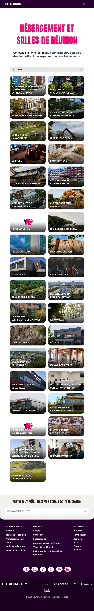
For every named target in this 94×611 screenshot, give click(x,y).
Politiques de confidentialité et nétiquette (48, 553)
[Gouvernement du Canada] (86, 584)
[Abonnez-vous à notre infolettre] (85, 511)
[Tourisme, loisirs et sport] (61, 584)
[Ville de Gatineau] (75, 584)
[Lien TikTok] (43, 569)
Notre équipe (79, 535)
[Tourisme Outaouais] (12, 584)
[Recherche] (84, 4)
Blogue (36, 530)
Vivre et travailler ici (43, 547)
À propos (77, 530)
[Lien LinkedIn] (67, 569)
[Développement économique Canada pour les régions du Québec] (37, 584)
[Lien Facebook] (26, 569)
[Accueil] (12, 4)
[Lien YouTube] (59, 569)
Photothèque (39, 539)
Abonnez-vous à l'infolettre (46, 543)
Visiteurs (10, 530)
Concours (38, 535)
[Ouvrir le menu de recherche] (89, 4)
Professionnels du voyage (15, 540)
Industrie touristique (16, 550)
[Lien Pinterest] (51, 569)
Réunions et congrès (16, 535)
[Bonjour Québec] (47, 590)
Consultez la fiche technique (31, 52)
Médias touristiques (15, 546)
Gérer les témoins (78, 548)
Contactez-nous (78, 540)
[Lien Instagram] (34, 569)
